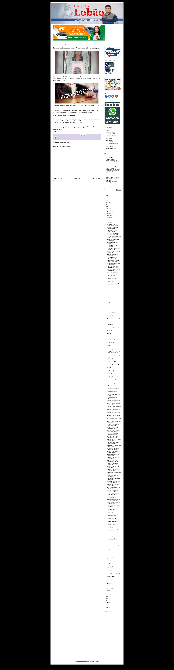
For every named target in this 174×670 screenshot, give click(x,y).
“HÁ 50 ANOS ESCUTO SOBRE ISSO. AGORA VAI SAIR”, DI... (113, 353)
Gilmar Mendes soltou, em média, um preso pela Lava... (113, 562)
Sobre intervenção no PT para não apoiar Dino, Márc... (113, 511)
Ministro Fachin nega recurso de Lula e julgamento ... (113, 334)
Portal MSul (108, 180)
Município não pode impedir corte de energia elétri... (113, 410)
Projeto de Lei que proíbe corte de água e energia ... (113, 416)
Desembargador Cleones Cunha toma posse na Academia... (113, 449)
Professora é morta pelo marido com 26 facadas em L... (113, 538)
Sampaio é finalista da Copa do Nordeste (113, 243)
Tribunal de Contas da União (111, 137)
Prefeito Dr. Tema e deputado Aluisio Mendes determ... (112, 298)
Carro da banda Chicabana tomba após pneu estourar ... (113, 264)
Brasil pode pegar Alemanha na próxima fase (113, 322)
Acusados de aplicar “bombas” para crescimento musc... (113, 502)
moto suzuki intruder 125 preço (111, 166)
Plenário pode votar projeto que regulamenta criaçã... (113, 467)
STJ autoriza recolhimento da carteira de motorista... (112, 520)
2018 (107, 210)
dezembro (109, 211)
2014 (107, 598)
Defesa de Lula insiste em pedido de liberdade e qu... (114, 304)
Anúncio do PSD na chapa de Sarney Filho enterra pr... (112, 377)
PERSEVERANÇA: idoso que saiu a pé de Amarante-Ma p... (113, 500)
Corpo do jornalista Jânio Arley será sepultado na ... (114, 252)
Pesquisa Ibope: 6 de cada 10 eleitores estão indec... (112, 255)
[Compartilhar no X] (83, 135)
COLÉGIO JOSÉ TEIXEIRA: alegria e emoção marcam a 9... (113, 225)
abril (108, 585)
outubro (108, 215)
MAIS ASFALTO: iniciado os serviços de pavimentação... (112, 461)
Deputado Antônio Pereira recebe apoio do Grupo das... (113, 470)
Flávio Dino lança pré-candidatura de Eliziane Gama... (113, 404)
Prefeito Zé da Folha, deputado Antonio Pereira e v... (113, 547)
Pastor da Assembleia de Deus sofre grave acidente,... (114, 488)
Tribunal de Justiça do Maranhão (112, 133)
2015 (107, 596)
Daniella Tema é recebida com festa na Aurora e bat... (114, 289)
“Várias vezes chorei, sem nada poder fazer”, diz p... (113, 541)
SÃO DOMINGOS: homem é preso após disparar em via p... (113, 283)
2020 (107, 206)
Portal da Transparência (110, 132)
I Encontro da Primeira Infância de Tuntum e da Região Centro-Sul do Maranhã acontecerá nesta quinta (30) (113, 177)
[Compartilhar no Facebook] (84, 135)
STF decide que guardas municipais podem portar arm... (114, 237)
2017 (107, 593)
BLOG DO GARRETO (110, 168)
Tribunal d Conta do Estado (111, 135)
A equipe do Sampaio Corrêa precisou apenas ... (112, 476)
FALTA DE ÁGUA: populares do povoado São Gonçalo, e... (113, 428)
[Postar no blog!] (81, 135)
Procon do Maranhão (110, 141)
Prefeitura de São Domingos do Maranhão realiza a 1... (113, 455)
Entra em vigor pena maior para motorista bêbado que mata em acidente (111, 183)
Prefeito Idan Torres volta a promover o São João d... (112, 359)
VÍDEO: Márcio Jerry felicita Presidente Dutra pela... (112, 258)
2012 (107, 602)
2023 (107, 200)
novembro (109, 213)
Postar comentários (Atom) (62, 180)
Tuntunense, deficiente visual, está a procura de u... (114, 580)
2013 (107, 600)
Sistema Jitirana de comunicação (112, 165)
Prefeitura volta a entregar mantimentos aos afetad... (112, 532)
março (108, 587)
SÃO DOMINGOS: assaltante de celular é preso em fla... (113, 425)
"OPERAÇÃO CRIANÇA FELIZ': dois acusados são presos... (113, 482)
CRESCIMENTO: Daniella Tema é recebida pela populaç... (113, 395)
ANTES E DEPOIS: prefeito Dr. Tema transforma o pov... (113, 261)
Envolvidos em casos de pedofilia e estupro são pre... (113, 479)
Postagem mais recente (58, 178)
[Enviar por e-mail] (80, 135)
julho (108, 221)
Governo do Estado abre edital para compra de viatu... (113, 523)
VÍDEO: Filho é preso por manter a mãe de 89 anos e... (114, 407)
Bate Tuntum (108, 175)
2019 (107, 208)
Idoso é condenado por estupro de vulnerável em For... (113, 514)
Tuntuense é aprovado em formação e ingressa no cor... (113, 301)
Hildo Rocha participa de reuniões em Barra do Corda (112, 157)
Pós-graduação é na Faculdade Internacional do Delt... (112, 452)
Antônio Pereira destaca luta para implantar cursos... (113, 280)
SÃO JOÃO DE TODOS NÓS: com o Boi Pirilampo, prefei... (114, 310)
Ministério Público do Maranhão (112, 143)
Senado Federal (109, 140)
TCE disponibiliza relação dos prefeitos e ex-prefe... (112, 228)
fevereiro (109, 588)
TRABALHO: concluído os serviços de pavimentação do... (114, 307)
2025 (107, 197)
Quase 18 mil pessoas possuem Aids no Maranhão (114, 374)
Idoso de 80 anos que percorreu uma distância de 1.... (114, 368)
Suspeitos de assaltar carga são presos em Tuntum (112, 274)
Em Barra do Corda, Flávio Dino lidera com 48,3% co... (113, 349)
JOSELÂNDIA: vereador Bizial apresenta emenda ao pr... (113, 568)
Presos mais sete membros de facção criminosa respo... (114, 422)
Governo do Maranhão (110, 145)
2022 (107, 202)
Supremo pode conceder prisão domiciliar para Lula (113, 337)
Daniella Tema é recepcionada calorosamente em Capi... (112, 464)
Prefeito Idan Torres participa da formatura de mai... (113, 529)
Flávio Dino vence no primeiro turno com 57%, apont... (113, 553)
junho (108, 222)
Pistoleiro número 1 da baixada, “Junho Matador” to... (113, 331)
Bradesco (107, 129)
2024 (107, 199)
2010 (107, 606)
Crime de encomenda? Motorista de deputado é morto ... (113, 277)
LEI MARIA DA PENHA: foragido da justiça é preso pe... (114, 565)
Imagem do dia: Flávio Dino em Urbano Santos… (113, 485)
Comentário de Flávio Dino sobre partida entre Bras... (113, 328)
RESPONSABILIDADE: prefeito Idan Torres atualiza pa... (113, 577)
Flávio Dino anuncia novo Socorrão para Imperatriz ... (114, 508)
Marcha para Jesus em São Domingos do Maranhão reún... (113, 559)
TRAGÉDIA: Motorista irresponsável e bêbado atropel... (113, 544)
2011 (107, 604)
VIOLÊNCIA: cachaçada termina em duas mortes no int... (113, 550)
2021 (107, 204)
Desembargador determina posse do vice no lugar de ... (113, 371)
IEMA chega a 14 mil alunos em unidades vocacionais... (113, 443)
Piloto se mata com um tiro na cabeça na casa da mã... (112, 386)
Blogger (97, 661)
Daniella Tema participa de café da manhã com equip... (113, 346)
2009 (107, 607)
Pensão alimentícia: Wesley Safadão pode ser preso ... (114, 419)
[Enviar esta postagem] (78, 134)
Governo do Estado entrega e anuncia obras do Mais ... (112, 380)
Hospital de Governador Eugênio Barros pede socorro (113, 389)
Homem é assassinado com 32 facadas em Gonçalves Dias (112, 340)
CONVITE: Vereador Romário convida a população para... (113, 234)
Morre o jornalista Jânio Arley (112, 272)
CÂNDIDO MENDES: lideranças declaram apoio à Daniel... (113, 313)
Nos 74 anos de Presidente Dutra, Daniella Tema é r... (113, 249)
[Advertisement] (112, 634)
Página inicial (77, 178)
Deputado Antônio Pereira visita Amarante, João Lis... (113, 496)
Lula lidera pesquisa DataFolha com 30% (114, 473)
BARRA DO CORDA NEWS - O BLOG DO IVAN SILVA (112, 154)
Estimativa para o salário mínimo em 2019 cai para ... (113, 505)
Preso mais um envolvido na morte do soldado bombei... (113, 571)
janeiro (108, 590)
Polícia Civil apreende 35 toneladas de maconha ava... (113, 574)
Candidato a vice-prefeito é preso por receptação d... (113, 292)
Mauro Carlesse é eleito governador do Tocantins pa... (113, 319)
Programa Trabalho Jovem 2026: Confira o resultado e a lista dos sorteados (112, 162)
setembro (109, 217)
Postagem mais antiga (96, 178)
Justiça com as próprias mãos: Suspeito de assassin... (112, 286)
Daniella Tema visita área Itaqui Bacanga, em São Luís (113, 517)
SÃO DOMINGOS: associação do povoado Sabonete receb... (113, 325)
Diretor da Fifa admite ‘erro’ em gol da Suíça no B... (113, 383)
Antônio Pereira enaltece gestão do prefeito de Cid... (113, 269)
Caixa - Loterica (109, 127)
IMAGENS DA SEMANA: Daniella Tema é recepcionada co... (114, 556)
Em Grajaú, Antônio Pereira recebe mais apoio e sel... (113, 401)
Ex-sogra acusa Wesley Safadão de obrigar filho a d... (113, 356)
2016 (107, 594)
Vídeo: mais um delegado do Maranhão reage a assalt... (112, 434)
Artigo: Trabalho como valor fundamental (112, 316)
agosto (108, 219)
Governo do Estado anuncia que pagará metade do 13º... (113, 493)
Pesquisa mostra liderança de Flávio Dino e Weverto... (114, 446)
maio (108, 583)
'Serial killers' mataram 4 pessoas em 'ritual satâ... (113, 526)
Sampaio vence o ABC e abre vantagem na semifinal (112, 362)
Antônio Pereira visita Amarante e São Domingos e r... (113, 535)
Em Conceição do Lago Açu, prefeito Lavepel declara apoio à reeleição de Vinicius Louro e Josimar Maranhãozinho (113, 171)
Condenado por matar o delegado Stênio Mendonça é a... (113, 295)
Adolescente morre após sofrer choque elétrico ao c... (113, 490)
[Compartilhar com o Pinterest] (85, 135)
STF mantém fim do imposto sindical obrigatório (112, 246)
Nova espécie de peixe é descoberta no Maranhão (113, 365)
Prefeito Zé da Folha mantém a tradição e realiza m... (113, 240)
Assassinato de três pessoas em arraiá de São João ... (112, 231)
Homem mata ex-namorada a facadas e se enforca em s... (112, 392)
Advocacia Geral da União (111, 148)
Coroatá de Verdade (110, 159)
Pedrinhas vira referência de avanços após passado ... (112, 343)
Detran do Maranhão (110, 146)
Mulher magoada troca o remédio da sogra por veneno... (114, 440)
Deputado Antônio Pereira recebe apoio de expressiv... (113, 458)
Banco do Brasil (109, 130)
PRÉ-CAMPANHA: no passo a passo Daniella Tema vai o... (113, 431)
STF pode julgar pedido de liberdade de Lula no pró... (112, 398)
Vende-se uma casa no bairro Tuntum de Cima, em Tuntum (113, 267)
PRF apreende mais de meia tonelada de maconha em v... (113, 437)
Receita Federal (109, 138)
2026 (107, 195)
